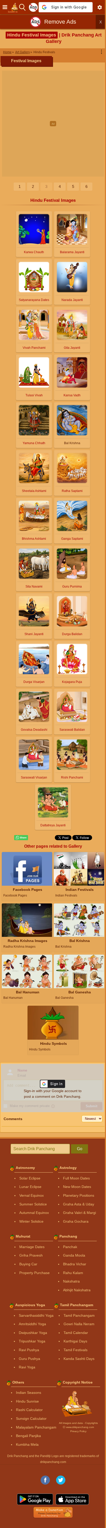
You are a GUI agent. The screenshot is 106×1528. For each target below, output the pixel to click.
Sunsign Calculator (31, 1418)
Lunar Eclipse (30, 1187)
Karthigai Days (75, 1341)
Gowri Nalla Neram (79, 1324)
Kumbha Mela (27, 1444)
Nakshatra (71, 1281)
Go (79, 1149)
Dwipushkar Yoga (33, 1333)
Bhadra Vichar (74, 1264)
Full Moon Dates (76, 1178)
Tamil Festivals (75, 1350)
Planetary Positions (78, 1195)
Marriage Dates (32, 1247)
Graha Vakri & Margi (79, 1213)
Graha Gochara (76, 1221)
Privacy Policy (78, 1431)
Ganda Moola (74, 1255)
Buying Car (28, 1264)
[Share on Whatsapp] (21, 837)
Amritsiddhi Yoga (32, 1324)
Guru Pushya (29, 1359)
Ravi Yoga (27, 1367)
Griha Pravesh (31, 1255)
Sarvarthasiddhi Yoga (36, 1315)
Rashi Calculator (29, 1410)
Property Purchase (34, 1273)
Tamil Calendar (76, 1333)
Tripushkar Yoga (32, 1341)
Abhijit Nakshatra (77, 1290)
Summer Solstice (33, 1204)
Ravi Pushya (29, 1350)
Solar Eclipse (29, 1178)
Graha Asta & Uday (78, 1204)
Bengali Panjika (28, 1436)
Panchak (70, 1247)
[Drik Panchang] (14, 7)
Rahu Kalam (73, 1273)
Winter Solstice (31, 1221)
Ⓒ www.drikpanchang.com (78, 1427)
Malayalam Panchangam (36, 1427)
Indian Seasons (28, 1392)
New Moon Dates (77, 1187)
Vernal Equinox (31, 1195)
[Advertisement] (53, 124)
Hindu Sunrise (27, 1401)
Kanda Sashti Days (79, 1359)
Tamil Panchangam (79, 1315)
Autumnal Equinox (34, 1213)
